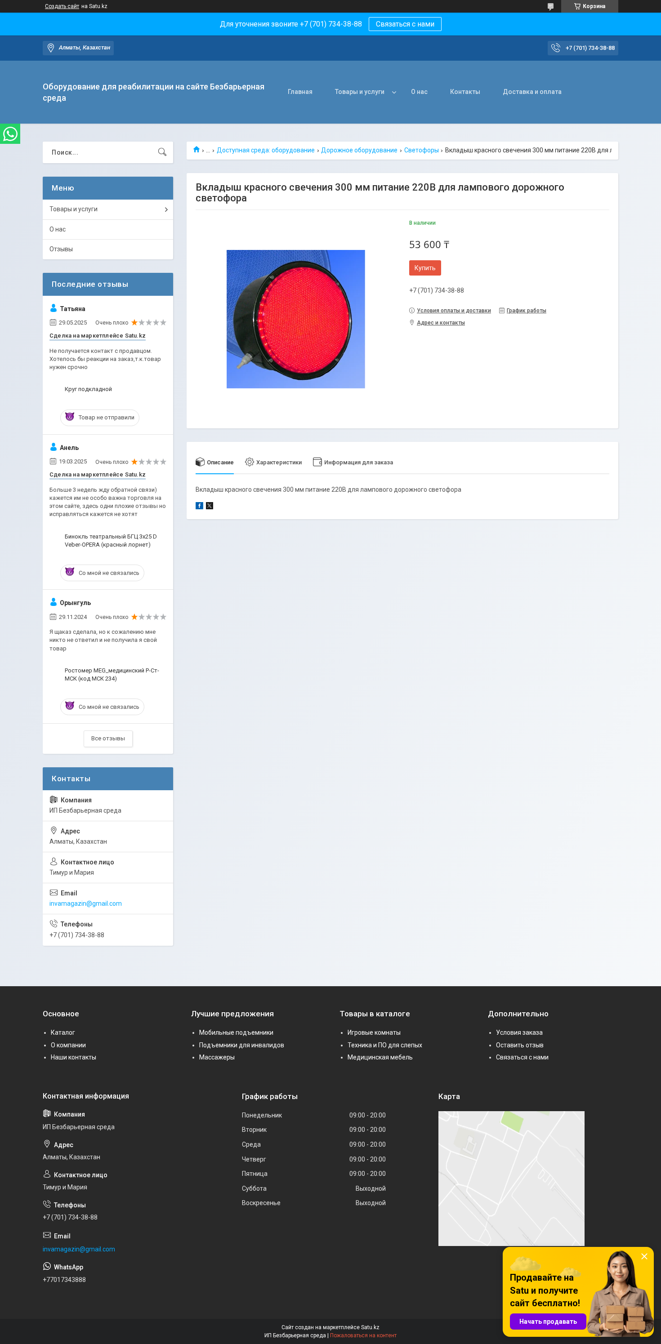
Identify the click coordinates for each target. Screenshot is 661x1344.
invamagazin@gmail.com (85, 903)
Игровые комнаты (374, 1032)
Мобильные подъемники (236, 1032)
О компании (68, 1045)
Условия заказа (519, 1032)
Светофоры (421, 150)
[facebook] (199, 507)
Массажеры (217, 1057)
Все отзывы (108, 738)
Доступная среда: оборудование (266, 150)
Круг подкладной (88, 389)
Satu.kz (370, 1327)
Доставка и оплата (532, 91)
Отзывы (61, 249)
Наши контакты (73, 1057)
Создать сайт (62, 6)
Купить (425, 267)
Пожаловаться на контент (363, 1335)
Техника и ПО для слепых (385, 1045)
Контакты (465, 91)
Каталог (63, 1032)
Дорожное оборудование (359, 150)
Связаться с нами (405, 24)
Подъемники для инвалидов (241, 1045)
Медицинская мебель (380, 1057)
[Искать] (162, 152)
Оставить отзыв (520, 1045)
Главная (300, 91)
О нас (419, 91)
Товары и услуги (359, 91)
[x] (209, 507)
